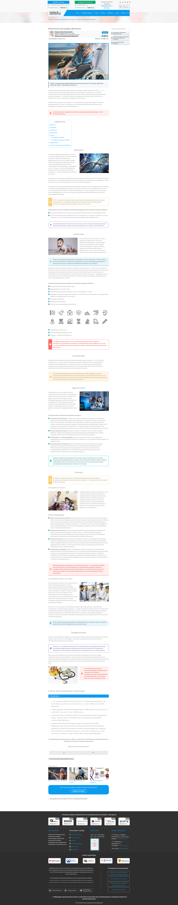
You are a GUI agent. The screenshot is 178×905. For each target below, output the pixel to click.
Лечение (52, 135)
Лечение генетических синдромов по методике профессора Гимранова (121, 38)
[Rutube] (125, 2)
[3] (49, 410)
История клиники (76, 834)
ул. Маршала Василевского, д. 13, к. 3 (59, 5)
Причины (52, 124)
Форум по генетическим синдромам (118, 43)
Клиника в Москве (58, 2)
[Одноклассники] (107, 36)
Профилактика (53, 142)
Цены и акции (75, 837)
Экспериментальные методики (60, 140)
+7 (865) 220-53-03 (124, 845)
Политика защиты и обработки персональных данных (118, 884)
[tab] (64, 753)
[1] (62, 96)
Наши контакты (118, 830)
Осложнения (53, 130)
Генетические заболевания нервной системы (61, 758)
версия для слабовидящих (125, 7)
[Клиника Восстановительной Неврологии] (58, 13)
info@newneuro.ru (124, 848)
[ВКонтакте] (105, 36)
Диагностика (53, 132)
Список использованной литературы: (60, 145)
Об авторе (105, 32)
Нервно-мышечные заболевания (57, 780)
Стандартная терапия (57, 137)
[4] (70, 559)
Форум (73, 840)
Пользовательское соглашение (118, 878)
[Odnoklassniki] (130, 2)
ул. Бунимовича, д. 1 (82, 5)
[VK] (123, 2)
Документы (74, 849)
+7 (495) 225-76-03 (122, 838)
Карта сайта (74, 846)
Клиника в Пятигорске (85, 2)
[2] (106, 252)
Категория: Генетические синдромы (65, 19)
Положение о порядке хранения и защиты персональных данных (118, 873)
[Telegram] (120, 2)
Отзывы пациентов (76, 843)
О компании (53, 830)
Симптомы (52, 127)
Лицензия (94, 830)
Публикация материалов (119, 889)
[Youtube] (127, 2)
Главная (50, 19)
